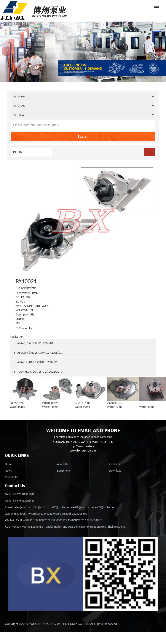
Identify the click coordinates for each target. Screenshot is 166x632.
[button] (78, 76)
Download (115, 470)
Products (114, 464)
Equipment (63, 470)
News (8, 470)
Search (83, 136)
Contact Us (24, 328)
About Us (62, 464)
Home (8, 464)
